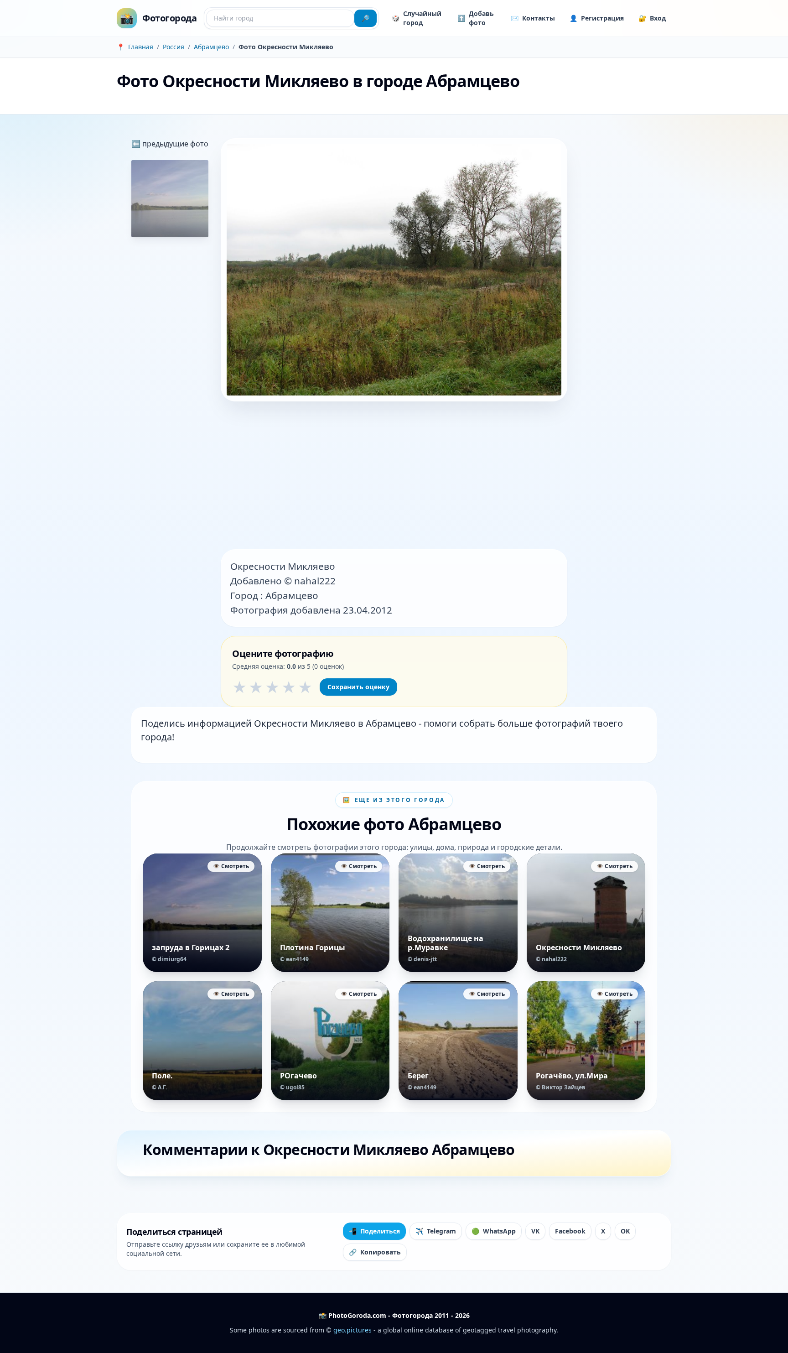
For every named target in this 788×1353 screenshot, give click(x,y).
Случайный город (416, 18)
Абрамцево (211, 46)
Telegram (435, 1231)
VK (535, 1231)
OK (625, 1231)
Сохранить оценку (358, 686)
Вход (652, 18)
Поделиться (374, 1231)
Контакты (533, 18)
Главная (140, 46)
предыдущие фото (174, 144)
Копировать (375, 1252)
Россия (173, 46)
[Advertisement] (394, 476)
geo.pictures (352, 1330)
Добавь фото (475, 18)
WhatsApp (494, 1231)
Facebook (570, 1231)
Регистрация (597, 18)
